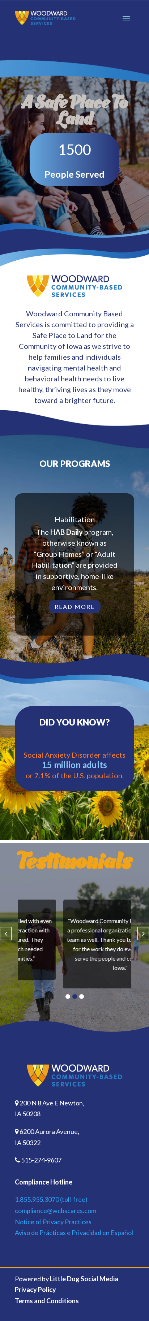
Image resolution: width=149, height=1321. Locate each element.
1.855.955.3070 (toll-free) (51, 1207)
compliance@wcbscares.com (55, 1218)
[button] (67, 1004)
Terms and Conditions (47, 1309)
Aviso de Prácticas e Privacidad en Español (74, 1240)
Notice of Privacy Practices (53, 1229)
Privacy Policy (35, 1297)
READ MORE (75, 606)
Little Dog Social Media (84, 1287)
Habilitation (75, 519)
